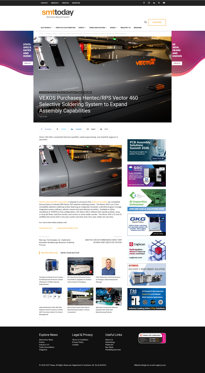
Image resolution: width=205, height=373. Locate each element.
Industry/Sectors (44, 92)
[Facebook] (144, 3)
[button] (145, 22)
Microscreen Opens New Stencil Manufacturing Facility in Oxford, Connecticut (79, 309)
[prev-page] (40, 319)
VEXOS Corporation (99, 202)
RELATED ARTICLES (49, 253)
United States (87, 92)
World (79, 92)
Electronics (54, 92)
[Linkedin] (154, 3)
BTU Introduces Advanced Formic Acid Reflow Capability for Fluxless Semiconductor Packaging (79, 279)
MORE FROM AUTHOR (70, 253)
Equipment (73, 92)
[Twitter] (159, 3)
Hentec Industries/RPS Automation (53, 202)
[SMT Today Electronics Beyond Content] (58, 13)
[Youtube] (164, 3)
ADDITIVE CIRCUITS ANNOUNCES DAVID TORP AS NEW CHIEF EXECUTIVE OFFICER (103, 241)
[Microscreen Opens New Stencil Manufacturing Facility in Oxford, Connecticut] (80, 296)
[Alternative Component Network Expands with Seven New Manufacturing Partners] (109, 296)
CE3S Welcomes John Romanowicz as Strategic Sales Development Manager (108, 279)
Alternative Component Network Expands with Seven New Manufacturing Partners (107, 309)
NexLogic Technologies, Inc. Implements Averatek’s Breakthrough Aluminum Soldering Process (56, 242)
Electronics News (51, 34)
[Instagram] (149, 3)
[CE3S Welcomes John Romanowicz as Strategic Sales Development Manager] (109, 266)
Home (41, 34)
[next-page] (44, 319)
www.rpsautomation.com (67, 228)
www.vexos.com (48, 228)
